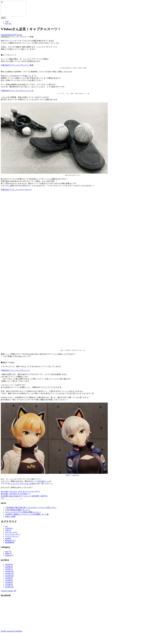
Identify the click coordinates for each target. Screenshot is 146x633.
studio (6, 491)
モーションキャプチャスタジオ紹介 (21, 483)
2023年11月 (9, 573)
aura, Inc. (8, 23)
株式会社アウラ (10, 540)
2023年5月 (9, 582)
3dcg (6, 526)
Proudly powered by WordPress (11, 631)
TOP (6, 22)
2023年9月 (9, 578)
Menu (3, 18)
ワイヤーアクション (12, 536)
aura (2, 491)
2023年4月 (9, 585)
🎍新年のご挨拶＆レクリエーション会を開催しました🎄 (27, 514)
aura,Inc (19, 35)
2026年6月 (9, 564)
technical (8, 555)
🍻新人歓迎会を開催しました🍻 (17, 510)
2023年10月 (9, 576)
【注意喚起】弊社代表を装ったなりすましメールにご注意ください (30, 507)
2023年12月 (9, 571)
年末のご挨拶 (10, 516)
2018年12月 (9, 587)
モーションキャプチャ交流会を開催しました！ (23, 512)
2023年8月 (9, 580)
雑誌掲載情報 (9, 542)
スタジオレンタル (15, 491)
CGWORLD (9, 528)
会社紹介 (8, 538)
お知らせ (8, 530)
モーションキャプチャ (31, 491)
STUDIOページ (44, 481)
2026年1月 (9, 569)
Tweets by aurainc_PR (8, 591)
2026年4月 (9, 567)
